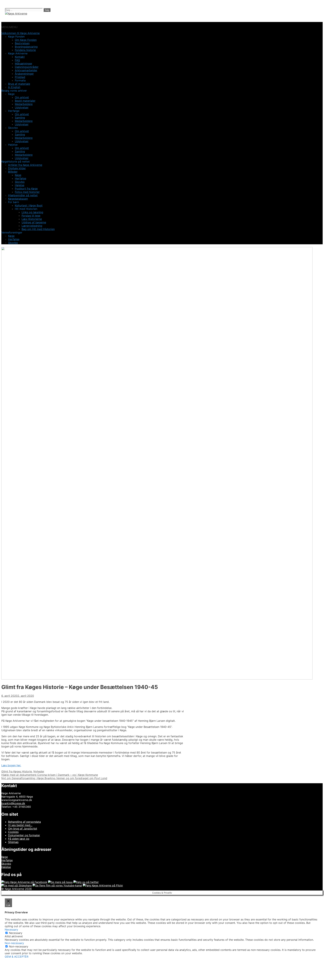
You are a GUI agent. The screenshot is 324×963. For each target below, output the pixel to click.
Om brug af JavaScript (22, 828)
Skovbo (20, 181)
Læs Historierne (32, 219)
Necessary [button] (11, 929)
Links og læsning (32, 212)
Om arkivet (22, 97)
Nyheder (38, 771)
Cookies (13, 832)
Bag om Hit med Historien (38, 229)
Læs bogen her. (11, 765)
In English (14, 87)
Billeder (13, 171)
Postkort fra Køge (26, 188)
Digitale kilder (17, 168)
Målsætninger (23, 63)
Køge (18, 175)
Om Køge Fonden (26, 40)
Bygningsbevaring (26, 46)
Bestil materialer (25, 100)
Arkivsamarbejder (26, 70)
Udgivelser (22, 107)
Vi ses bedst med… (20, 825)
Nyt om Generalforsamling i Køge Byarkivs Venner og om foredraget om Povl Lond (54, 778)
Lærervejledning (32, 225)
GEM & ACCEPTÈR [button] (16, 956)
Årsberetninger (24, 73)
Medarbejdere (24, 104)
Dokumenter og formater (24, 835)
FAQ (17, 60)
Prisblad (20, 77)
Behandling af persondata (24, 821)
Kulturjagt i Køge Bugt (29, 205)
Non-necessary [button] (14, 943)
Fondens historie (25, 50)
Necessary (15, 933)
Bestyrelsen (22, 43)
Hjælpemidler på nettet (23, 195)
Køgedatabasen (18, 198)
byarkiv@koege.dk (13, 803)
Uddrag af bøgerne (34, 222)
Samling (20, 117)
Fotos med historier (27, 192)
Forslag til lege (31, 215)
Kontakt (20, 56)
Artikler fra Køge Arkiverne (25, 165)
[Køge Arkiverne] (16, 13)
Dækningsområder (26, 67)
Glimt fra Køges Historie (16, 771)
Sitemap (13, 842)
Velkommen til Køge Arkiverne (20, 33)
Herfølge (20, 178)
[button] (9, 27)
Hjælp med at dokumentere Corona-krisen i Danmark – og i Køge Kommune (49, 774)
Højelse (19, 185)
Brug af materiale (19, 83)
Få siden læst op (18, 838)
